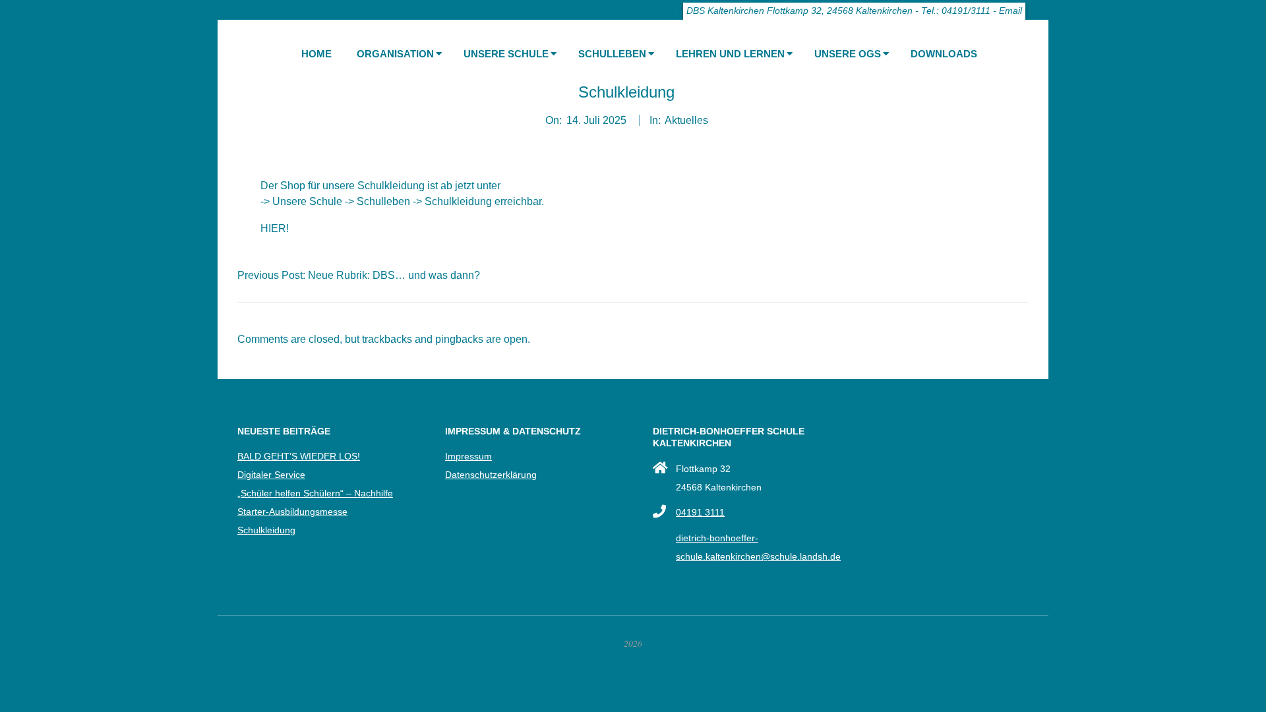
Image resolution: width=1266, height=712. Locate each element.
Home (316, 53)
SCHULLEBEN (612, 53)
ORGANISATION (395, 53)
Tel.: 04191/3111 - (958, 11)
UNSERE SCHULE (506, 53)
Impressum (468, 456)
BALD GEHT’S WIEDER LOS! (298, 456)
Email (1010, 11)
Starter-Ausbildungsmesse (292, 511)
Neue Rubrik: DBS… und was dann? (394, 275)
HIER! (274, 228)
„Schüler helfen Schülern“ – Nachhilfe (315, 493)
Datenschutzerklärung (491, 474)
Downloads (944, 53)
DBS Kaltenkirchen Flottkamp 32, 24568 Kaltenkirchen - (802, 11)
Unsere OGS (847, 53)
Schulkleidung (266, 530)
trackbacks (387, 339)
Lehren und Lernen (730, 53)
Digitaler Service (271, 474)
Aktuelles (686, 120)
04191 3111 (700, 512)
